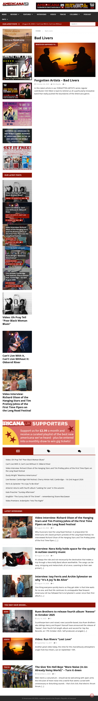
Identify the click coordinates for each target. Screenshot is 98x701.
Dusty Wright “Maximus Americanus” (16, 256)
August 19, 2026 (43, 583)
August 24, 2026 (43, 555)
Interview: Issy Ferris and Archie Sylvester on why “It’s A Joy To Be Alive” (63, 578)
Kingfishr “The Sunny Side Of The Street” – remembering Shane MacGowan (38, 496)
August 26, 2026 (13, 220)
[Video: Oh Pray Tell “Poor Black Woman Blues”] (17, 191)
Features (27, 14)
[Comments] (79, 451)
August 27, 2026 (19, 198)
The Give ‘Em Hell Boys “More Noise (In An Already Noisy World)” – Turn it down (61, 668)
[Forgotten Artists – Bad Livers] (64, 60)
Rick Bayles (57, 84)
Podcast (87, 14)
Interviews (41, 14)
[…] (57, 540)
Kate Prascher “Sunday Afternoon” (20, 492)
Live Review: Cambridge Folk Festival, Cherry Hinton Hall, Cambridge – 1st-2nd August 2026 (17, 276)
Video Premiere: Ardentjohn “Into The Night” (25, 500)
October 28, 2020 (42, 84)
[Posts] (18, 451)
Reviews (13, 14)
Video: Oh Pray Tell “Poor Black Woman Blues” (16, 194)
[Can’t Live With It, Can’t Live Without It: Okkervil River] (17, 342)
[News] (18, 621)
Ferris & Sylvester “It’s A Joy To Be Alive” (22, 484)
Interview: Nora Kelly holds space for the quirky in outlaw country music (65, 550)
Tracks (63, 14)
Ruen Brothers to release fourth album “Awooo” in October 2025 (65, 613)
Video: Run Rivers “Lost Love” (53, 639)
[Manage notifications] (92, 695)
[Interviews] (18, 527)
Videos (53, 14)
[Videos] (18, 649)
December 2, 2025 (44, 674)
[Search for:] (82, 24)
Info (4, 19)
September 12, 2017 (44, 643)
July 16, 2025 (41, 618)
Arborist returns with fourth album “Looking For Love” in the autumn (35, 488)
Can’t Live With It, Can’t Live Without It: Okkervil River (16, 209)
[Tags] (48, 451)
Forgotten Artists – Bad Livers (56, 80)
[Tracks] (18, 676)
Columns (74, 14)
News (4, 14)
